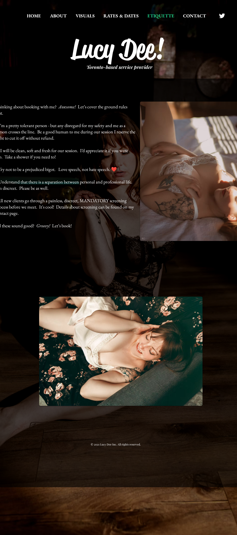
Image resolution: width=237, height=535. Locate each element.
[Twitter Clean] (221, 15)
